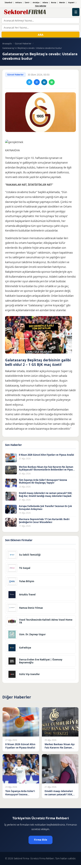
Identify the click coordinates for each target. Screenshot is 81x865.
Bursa (53, 2)
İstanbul (8, 2)
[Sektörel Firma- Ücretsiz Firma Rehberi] (26, 12)
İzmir (27, 2)
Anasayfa (7, 43)
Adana (45, 2)
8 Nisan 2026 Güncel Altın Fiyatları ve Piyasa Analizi (46, 454)
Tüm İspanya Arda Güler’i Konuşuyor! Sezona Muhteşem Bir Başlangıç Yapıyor (43, 481)
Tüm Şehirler (40, 5)
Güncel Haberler (23, 43)
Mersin (62, 2)
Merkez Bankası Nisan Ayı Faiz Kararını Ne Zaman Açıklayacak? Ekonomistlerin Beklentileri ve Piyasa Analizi (46, 469)
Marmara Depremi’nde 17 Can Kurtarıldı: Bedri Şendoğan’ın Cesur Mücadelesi (44, 521)
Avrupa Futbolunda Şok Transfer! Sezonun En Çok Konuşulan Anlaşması (45, 507)
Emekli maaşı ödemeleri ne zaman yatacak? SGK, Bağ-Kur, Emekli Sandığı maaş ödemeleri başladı (45, 494)
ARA (40, 35)
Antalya (36, 2)
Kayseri (71, 2)
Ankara (18, 2)
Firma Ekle (40, 839)
